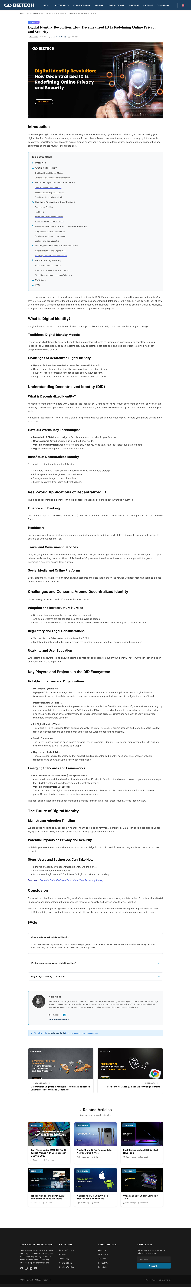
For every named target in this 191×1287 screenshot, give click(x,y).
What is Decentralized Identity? (48, 188)
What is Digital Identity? (46, 168)
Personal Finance (116, 5)
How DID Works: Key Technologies (49, 192)
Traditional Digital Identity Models (49, 173)
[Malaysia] (184, 5)
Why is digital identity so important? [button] (49, 976)
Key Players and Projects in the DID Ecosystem (56, 245)
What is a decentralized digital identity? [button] (50, 937)
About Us (102, 1250)
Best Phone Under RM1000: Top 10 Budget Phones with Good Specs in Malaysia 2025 (48, 1153)
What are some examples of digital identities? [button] (53, 963)
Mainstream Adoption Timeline (48, 265)
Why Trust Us (103, 1254)
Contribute (102, 1267)
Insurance (134, 5)
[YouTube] (35, 1268)
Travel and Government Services (49, 217)
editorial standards (56, 1033)
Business (99, 5)
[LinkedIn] (64, 1015)
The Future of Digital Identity (48, 260)
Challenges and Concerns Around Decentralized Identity (61, 226)
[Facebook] (21, 1268)
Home (22, 13)
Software (148, 5)
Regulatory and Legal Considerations (50, 236)
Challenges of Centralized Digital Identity (52, 178)
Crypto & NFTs (62, 5)
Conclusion (40, 280)
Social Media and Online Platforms (49, 221)
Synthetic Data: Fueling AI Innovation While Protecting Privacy (72, 880)
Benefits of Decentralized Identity (49, 197)
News (46, 5)
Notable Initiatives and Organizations (50, 251)
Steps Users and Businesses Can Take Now (53, 275)
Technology (163, 5)
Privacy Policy (151, 1280)
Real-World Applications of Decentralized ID (55, 202)
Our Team (102, 1258)
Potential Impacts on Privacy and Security (53, 270)
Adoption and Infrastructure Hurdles (50, 231)
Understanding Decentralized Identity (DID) (55, 182)
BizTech (30, 1280)
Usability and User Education (47, 241)
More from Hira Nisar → (59, 1019)
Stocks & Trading (81, 5)
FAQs (37, 285)
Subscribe (153, 1266)
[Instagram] (26, 1268)
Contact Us (103, 1263)
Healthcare (39, 212)
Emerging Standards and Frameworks (51, 255)
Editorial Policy (165, 1280)
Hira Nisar (34, 37)
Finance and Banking (44, 207)
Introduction (40, 163)
